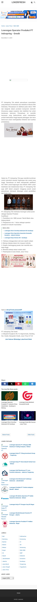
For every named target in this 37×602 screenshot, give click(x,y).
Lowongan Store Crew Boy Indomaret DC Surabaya (18, 230)
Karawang (23, 539)
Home (18, 593)
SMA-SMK (22, 550)
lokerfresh (18, 2)
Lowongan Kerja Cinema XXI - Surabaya (15, 237)
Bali (3, 536)
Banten (4, 542)
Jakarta (4, 561)
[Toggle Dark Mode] (32, 2)
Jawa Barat (5, 564)
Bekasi (4, 547)
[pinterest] (18, 383)
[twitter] (11, 383)
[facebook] (4, 383)
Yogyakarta (23, 567)
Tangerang (23, 564)
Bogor (4, 550)
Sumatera (22, 558)
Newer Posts (6, 434)
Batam (4, 544)
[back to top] (33, 598)
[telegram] (32, 383)
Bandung (4, 539)
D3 (3, 553)
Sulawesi (22, 555)
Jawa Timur (5, 569)
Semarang (23, 547)
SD (20, 544)
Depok (4, 555)
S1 (20, 542)
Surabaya (22, 561)
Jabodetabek (6, 558)
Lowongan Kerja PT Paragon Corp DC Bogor (21, 504)
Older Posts (31, 434)
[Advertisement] (18, 59)
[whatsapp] (25, 383)
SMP (21, 553)
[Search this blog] (34, 2)
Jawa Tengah (6, 567)
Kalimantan (23, 536)
